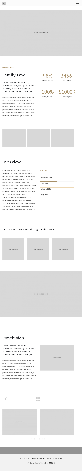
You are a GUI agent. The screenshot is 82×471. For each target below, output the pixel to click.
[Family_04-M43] (14, 138)
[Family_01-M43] (38, 138)
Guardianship (57, 422)
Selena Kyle (38, 243)
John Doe (11, 243)
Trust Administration (19, 421)
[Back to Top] (77, 466)
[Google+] (15, 255)
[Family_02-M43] (62, 138)
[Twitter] (8, 255)
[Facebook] (11, 255)
